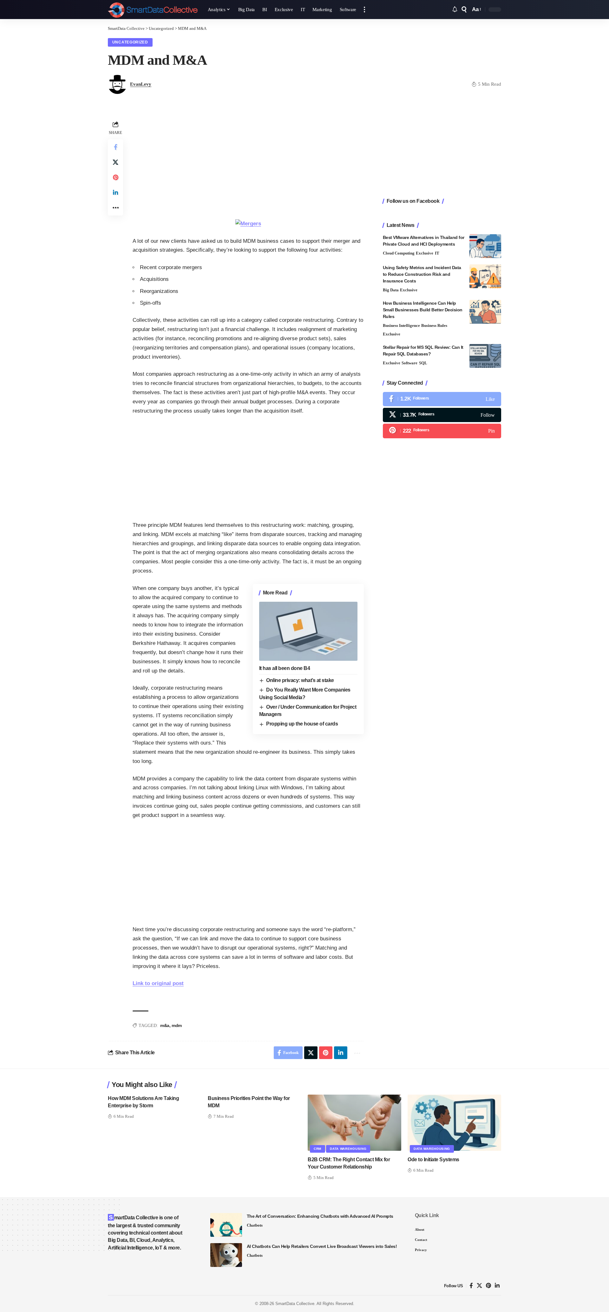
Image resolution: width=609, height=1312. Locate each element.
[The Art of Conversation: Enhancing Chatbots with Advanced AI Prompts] (226, 1225)
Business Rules (434, 325)
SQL (423, 363)
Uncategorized (130, 42)
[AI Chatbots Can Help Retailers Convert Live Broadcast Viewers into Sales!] (226, 1255)
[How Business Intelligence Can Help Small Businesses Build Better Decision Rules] (485, 312)
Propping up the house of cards (302, 723)
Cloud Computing (399, 253)
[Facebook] (442, 399)
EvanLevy (140, 84)
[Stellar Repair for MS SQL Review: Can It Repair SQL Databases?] (485, 356)
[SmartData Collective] (153, 9)
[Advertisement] (248, 163)
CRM (317, 1148)
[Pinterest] (442, 431)
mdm (177, 1025)
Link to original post (158, 983)
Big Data (391, 290)
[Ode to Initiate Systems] (454, 1123)
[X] (442, 415)
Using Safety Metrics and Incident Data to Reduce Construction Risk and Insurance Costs (422, 274)
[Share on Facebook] (115, 147)
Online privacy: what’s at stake (300, 680)
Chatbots (255, 1225)
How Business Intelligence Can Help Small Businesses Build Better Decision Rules (422, 310)
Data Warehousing (348, 1148)
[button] (364, 9)
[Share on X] (115, 162)
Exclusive (424, 253)
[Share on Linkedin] (115, 192)
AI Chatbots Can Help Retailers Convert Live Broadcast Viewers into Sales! (322, 1246)
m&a (164, 1025)
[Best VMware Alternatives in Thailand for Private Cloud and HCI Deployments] (485, 246)
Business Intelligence (401, 325)
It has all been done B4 (284, 668)
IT (437, 253)
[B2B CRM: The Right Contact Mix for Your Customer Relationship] (354, 1123)
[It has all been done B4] (308, 631)
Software (409, 363)
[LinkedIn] (497, 1285)
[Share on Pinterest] (115, 177)
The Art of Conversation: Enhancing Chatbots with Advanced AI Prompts (320, 1216)
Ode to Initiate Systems (433, 1159)
